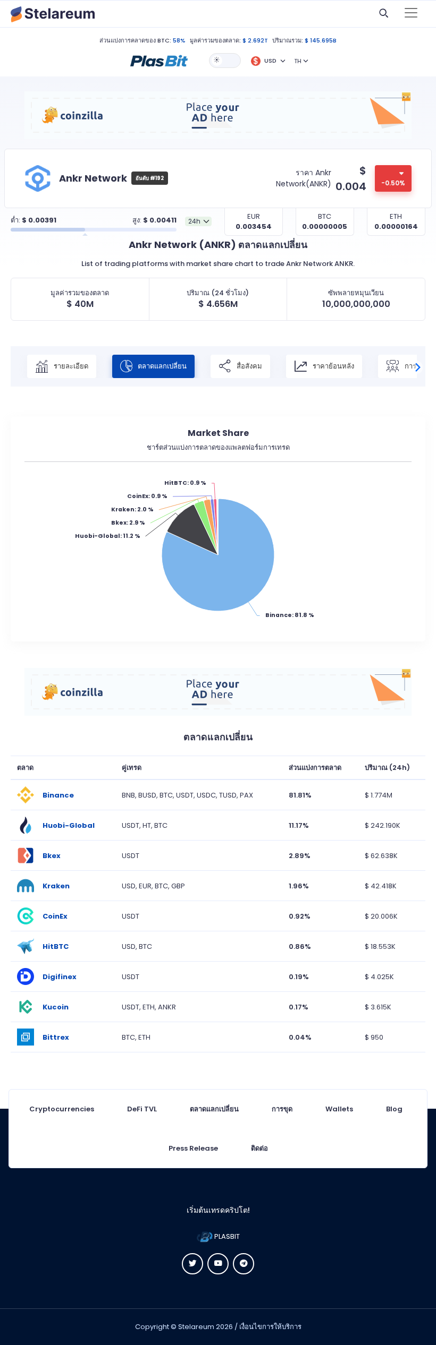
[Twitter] (192, 1263)
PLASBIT (226, 1236)
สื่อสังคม (248, 366)
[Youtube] (218, 1263)
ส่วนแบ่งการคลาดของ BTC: (135, 40)
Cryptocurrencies (61, 1109)
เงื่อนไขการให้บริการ (270, 1327)
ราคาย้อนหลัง (332, 366)
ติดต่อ (259, 1148)
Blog (394, 1109)
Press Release (193, 1148)
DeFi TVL (142, 1109)
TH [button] (297, 61)
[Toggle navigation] (411, 14)
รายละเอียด (70, 366)
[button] (159, 60)
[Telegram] (243, 1263)
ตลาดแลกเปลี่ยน (161, 366)
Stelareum (196, 1327)
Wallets (339, 1109)
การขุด (282, 1109)
